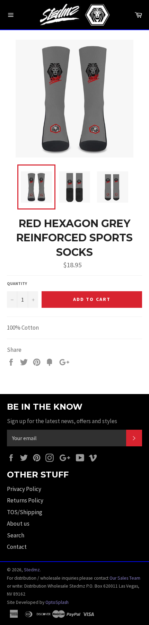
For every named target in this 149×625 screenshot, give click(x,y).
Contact (17, 547)
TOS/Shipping (24, 512)
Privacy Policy (24, 489)
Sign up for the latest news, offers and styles (62, 421)
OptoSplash (57, 602)
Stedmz (32, 570)
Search (15, 535)
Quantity (17, 283)
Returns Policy (25, 500)
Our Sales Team (124, 578)
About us (18, 523)
